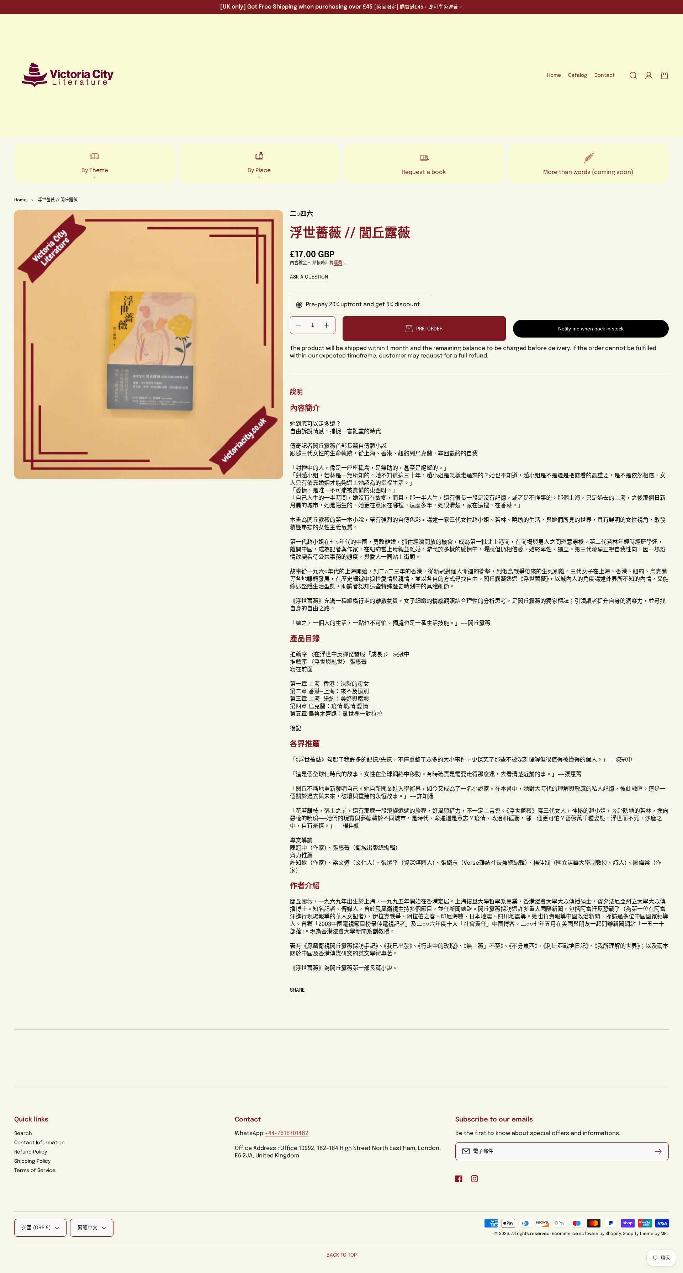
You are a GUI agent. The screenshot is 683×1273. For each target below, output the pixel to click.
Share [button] (297, 990)
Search (23, 1133)
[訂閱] (660, 1151)
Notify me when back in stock (591, 328)
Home (20, 200)
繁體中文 (87, 1227)
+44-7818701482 (286, 1133)
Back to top (342, 1255)
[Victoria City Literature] (68, 75)
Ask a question (309, 277)
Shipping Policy (32, 1161)
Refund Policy (30, 1152)
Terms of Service (34, 1170)
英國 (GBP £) (36, 1227)
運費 (338, 263)
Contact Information (39, 1142)
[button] (633, 75)
